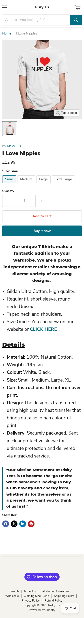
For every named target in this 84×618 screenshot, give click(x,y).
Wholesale (12, 596)
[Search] (76, 20)
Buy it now (42, 230)
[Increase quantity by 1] (41, 201)
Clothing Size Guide (36, 596)
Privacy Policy (31, 601)
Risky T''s (14, 146)
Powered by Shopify (42, 610)
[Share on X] (14, 523)
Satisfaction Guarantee (55, 591)
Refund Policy (53, 601)
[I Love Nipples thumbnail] (9, 129)
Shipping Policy (64, 596)
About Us (30, 591)
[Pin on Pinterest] (31, 523)
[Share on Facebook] (5, 523)
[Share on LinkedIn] (22, 523)
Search (14, 591)
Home (6, 33)
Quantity (8, 191)
